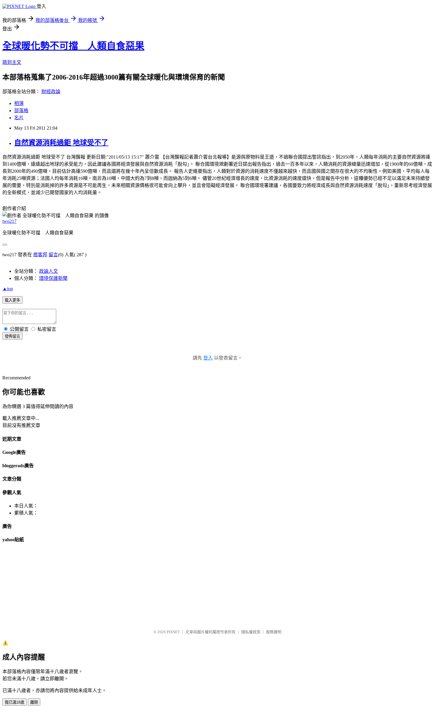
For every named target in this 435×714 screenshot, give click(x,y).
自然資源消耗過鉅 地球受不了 (61, 142)
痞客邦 (40, 254)
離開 (34, 702)
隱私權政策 (250, 632)
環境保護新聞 (53, 278)
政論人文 (48, 271)
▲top (7, 288)
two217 (9, 221)
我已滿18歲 (14, 702)
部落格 (21, 110)
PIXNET (173, 632)
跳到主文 (11, 62)
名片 (19, 117)
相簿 (19, 103)
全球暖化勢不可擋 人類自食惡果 (73, 46)
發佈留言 (12, 336)
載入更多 (12, 300)
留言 (53, 254)
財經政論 (50, 91)
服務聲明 (273, 632)
